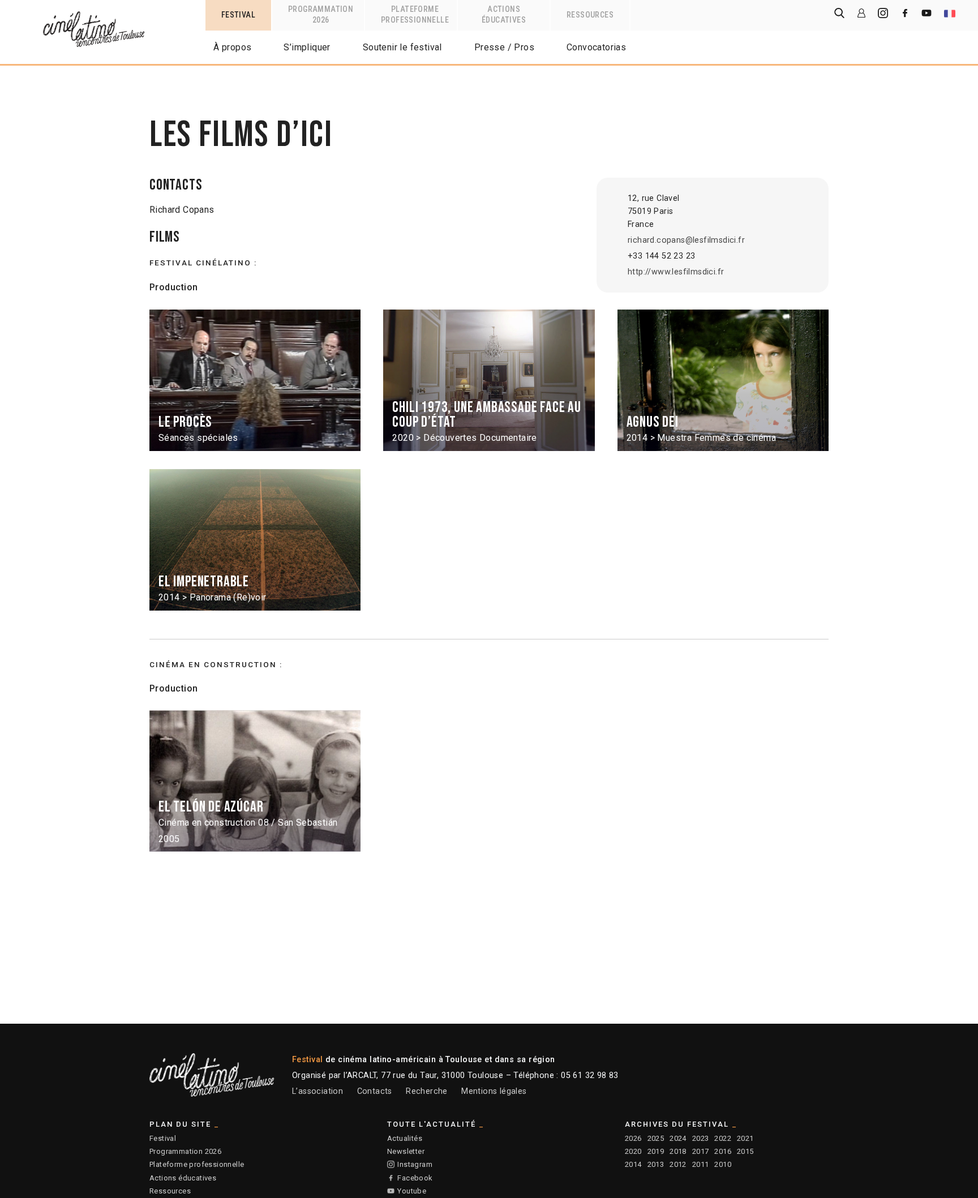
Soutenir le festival (402, 47)
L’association (317, 1091)
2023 (700, 1138)
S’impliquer (307, 47)
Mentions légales (493, 1091)
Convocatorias (596, 47)
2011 (700, 1164)
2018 (678, 1151)
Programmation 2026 (185, 1151)
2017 (700, 1151)
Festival (162, 1138)
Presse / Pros (504, 47)
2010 (722, 1164)
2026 (633, 1138)
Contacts (374, 1091)
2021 (745, 1138)
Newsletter (405, 1151)
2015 (745, 1151)
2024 (678, 1138)
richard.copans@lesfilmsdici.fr (686, 240)
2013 (655, 1164)
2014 (633, 1164)
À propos (232, 47)
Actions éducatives (182, 1178)
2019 (655, 1151)
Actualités (404, 1138)
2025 (655, 1138)
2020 (633, 1151)
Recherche (427, 1091)
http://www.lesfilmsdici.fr (676, 272)
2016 (722, 1151)
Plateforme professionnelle (196, 1164)
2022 (722, 1138)
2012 (678, 1164)
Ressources (170, 1191)
